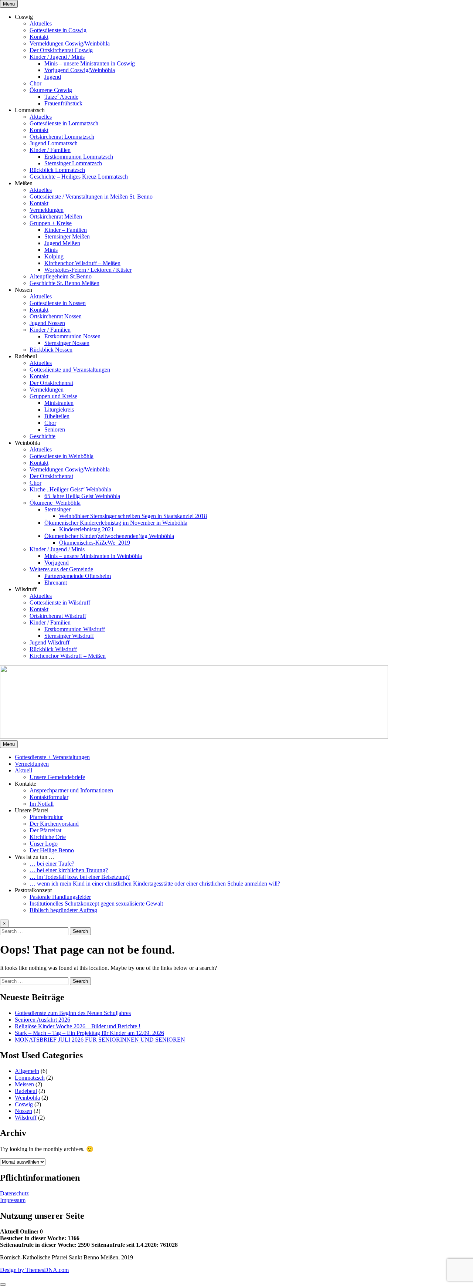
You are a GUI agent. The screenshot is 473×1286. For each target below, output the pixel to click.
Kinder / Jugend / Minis (57, 57)
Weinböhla (27, 1097)
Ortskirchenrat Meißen (56, 216)
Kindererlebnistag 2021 (86, 529)
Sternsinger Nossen (66, 343)
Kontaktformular (49, 797)
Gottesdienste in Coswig (58, 30)
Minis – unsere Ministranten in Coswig (89, 63)
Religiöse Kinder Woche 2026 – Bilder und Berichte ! (77, 1026)
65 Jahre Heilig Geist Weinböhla (82, 496)
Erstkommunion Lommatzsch (78, 156)
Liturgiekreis (59, 409)
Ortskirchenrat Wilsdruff (58, 616)
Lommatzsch (30, 1078)
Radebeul (26, 1091)
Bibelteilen (56, 416)
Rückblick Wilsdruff (53, 649)
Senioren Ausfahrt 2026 (42, 1019)
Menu (9, 4)
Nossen (23, 1111)
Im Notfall (42, 804)
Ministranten (59, 403)
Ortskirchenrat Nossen (56, 316)
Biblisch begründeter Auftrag (63, 910)
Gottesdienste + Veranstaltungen (52, 757)
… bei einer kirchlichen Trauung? (69, 870)
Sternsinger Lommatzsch (73, 163)
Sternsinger (57, 509)
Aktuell (23, 770)
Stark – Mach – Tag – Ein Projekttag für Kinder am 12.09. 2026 (89, 1033)
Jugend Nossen (47, 323)
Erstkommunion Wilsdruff (74, 629)
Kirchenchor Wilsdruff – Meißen (82, 263)
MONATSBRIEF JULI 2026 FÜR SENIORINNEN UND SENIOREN (100, 1039)
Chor (35, 83)
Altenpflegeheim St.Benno (61, 276)
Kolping (54, 256)
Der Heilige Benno (52, 850)
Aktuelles (41, 23)
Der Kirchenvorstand (54, 823)
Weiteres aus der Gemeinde (61, 569)
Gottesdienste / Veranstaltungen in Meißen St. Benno (91, 196)
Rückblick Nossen (51, 349)
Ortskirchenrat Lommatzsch (62, 136)
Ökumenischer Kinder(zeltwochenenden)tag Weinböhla (109, 536)
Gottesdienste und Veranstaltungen (70, 369)
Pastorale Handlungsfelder (60, 897)
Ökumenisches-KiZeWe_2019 (94, 542)
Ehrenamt (55, 582)
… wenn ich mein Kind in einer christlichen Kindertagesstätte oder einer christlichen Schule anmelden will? (155, 883)
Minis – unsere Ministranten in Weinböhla (93, 556)
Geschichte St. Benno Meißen (64, 283)
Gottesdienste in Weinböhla (61, 456)
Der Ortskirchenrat (51, 383)
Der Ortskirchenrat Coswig (61, 50)
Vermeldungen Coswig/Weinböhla (70, 43)
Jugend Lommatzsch (54, 143)
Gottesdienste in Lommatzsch (64, 123)
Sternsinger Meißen (67, 236)
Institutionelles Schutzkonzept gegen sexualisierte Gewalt (96, 903)
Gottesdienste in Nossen (58, 303)
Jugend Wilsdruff (49, 642)
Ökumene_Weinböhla (55, 503)
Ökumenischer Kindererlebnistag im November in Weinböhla (115, 523)
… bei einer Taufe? (52, 863)
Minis (51, 250)
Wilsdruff (26, 1117)
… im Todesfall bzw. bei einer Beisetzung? (80, 877)
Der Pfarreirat (45, 830)
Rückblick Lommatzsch (57, 170)
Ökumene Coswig (51, 90)
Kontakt (39, 37)
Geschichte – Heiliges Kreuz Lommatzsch (79, 176)
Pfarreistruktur (46, 817)
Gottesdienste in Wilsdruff (60, 602)
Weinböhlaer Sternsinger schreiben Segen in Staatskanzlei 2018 (133, 516)
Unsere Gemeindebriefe (57, 777)
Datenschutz (14, 1193)
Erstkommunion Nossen (72, 336)
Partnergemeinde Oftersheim (77, 576)
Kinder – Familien (65, 230)
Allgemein (27, 1071)
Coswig (24, 1104)
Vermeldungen (47, 210)
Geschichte (42, 436)
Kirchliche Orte (48, 837)
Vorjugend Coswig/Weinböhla (79, 70)
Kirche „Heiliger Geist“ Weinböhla (70, 489)
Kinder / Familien (50, 150)
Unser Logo (44, 843)
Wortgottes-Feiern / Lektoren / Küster (88, 270)
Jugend (52, 77)
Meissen (24, 1084)
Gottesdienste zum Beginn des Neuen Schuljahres (73, 1013)
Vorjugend (56, 562)
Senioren (54, 429)
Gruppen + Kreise (51, 223)
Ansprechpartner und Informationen (71, 790)
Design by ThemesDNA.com (34, 1270)
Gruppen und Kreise (53, 396)
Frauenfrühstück (63, 103)
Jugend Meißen (62, 243)
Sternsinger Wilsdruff (69, 636)
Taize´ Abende (61, 97)
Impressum (12, 1200)
